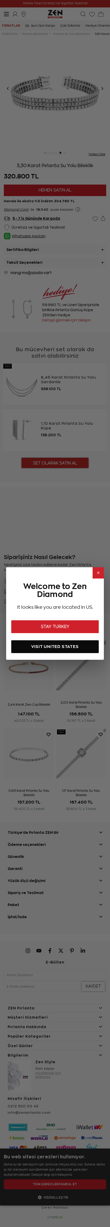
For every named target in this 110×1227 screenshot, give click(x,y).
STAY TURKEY (55, 627)
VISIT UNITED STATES (55, 646)
